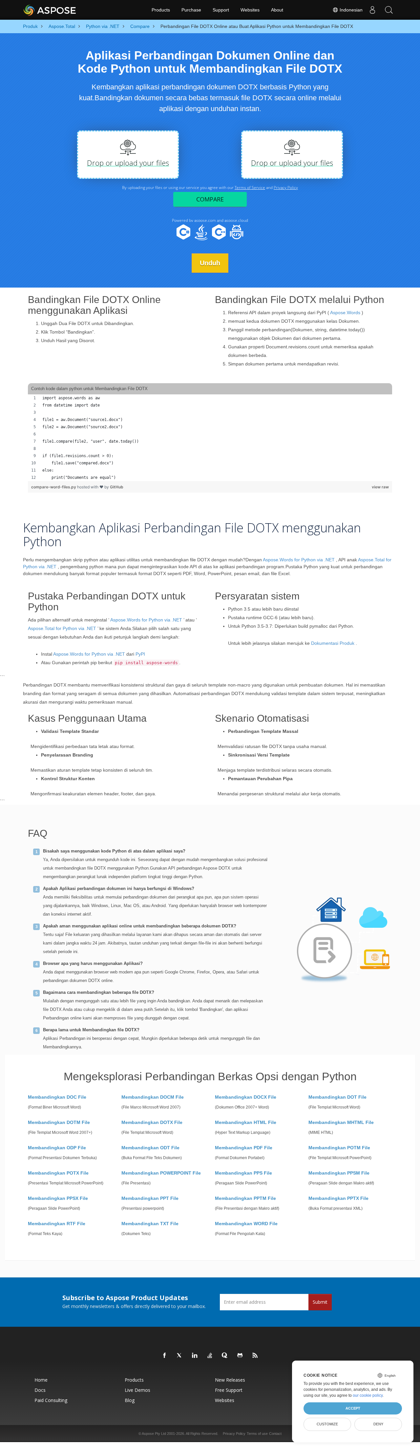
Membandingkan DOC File (57, 1097)
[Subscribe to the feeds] (255, 1355)
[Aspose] (50, 10)
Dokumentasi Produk (332, 643)
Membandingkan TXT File (149, 1223)
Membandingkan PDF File (243, 1147)
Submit (320, 1302)
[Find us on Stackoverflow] (210, 1355)
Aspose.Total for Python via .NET (62, 628)
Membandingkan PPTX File (338, 1198)
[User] (372, 10)
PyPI (140, 654)
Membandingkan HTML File (245, 1122)
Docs (40, 1390)
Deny (378, 1424)
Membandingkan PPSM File (338, 1173)
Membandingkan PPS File (243, 1173)
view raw (380, 486)
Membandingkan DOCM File (152, 1097)
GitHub (116, 486)
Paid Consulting (50, 1400)
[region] (210, 437)
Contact (275, 1434)
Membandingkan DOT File (337, 1097)
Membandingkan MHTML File (341, 1122)
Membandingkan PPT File (149, 1198)
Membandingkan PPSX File (58, 1198)
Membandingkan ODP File (57, 1147)
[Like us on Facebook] (164, 1355)
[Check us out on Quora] (225, 1355)
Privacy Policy (234, 1434)
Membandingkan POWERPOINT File (161, 1173)
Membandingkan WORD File (246, 1223)
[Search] (389, 10)
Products (161, 9)
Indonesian (350, 9)
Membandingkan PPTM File (245, 1198)
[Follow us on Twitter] (180, 1355)
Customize (327, 1424)
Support (221, 9)
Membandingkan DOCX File (245, 1097)
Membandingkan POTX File (58, 1173)
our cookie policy (368, 1395)
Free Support (228, 1390)
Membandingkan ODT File (150, 1147)
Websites (250, 9)
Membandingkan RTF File (56, 1223)
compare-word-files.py (54, 486)
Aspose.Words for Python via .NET (299, 559)
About (277, 9)
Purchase (191, 9)
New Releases (230, 1380)
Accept (353, 1408)
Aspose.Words (345, 312)
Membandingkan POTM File (339, 1147)
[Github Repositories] (240, 1355)
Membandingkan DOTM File (59, 1122)
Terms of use (257, 1434)
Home (41, 1380)
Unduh (210, 263)
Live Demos (137, 1390)
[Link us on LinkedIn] (195, 1355)
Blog (130, 1400)
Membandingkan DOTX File (151, 1122)
